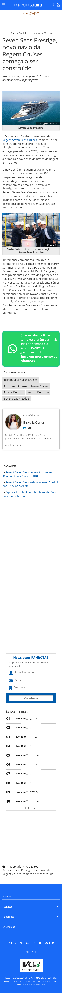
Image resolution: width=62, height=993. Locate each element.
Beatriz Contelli (18, 33)
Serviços (7, 906)
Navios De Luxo (13, 392)
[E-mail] (29, 428)
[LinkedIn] (24, 428)
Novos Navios (39, 386)
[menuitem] (31, 895)
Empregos (8, 916)
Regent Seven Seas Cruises (19, 140)
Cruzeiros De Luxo (15, 386)
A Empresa (9, 926)
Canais (7, 896)
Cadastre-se (31, 698)
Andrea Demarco (38, 392)
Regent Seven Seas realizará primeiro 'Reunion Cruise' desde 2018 (27, 474)
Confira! (47, 438)
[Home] (3, 866)
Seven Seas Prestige (16, 398)
